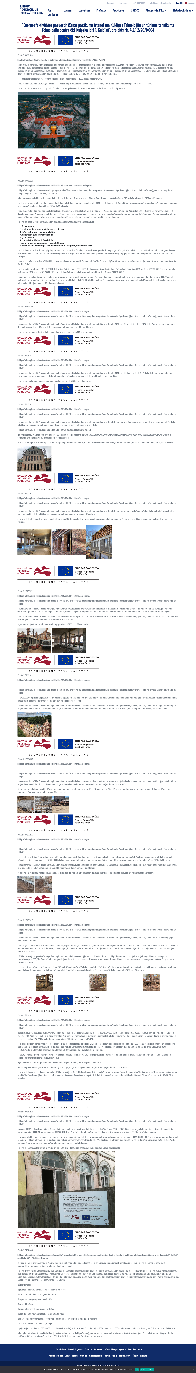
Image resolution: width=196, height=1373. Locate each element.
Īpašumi (135, 1355)
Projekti (75, 1355)
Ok (137, 1369)
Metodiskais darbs (182, 10)
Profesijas (101, 10)
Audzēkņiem (118, 10)
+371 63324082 (138, 3)
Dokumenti (83, 1355)
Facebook (110, 3)
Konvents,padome (125, 1355)
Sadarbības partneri (110, 1355)
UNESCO (135, 10)
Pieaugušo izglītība (155, 10)
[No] (193, 1369)
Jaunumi (68, 10)
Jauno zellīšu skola (95, 1355)
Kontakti (179, 3)
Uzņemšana (84, 10)
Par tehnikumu (53, 12)
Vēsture (52, 1355)
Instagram (123, 3)
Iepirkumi (143, 1355)
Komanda (59, 1355)
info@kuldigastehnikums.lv (160, 3)
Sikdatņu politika (147, 1369)
